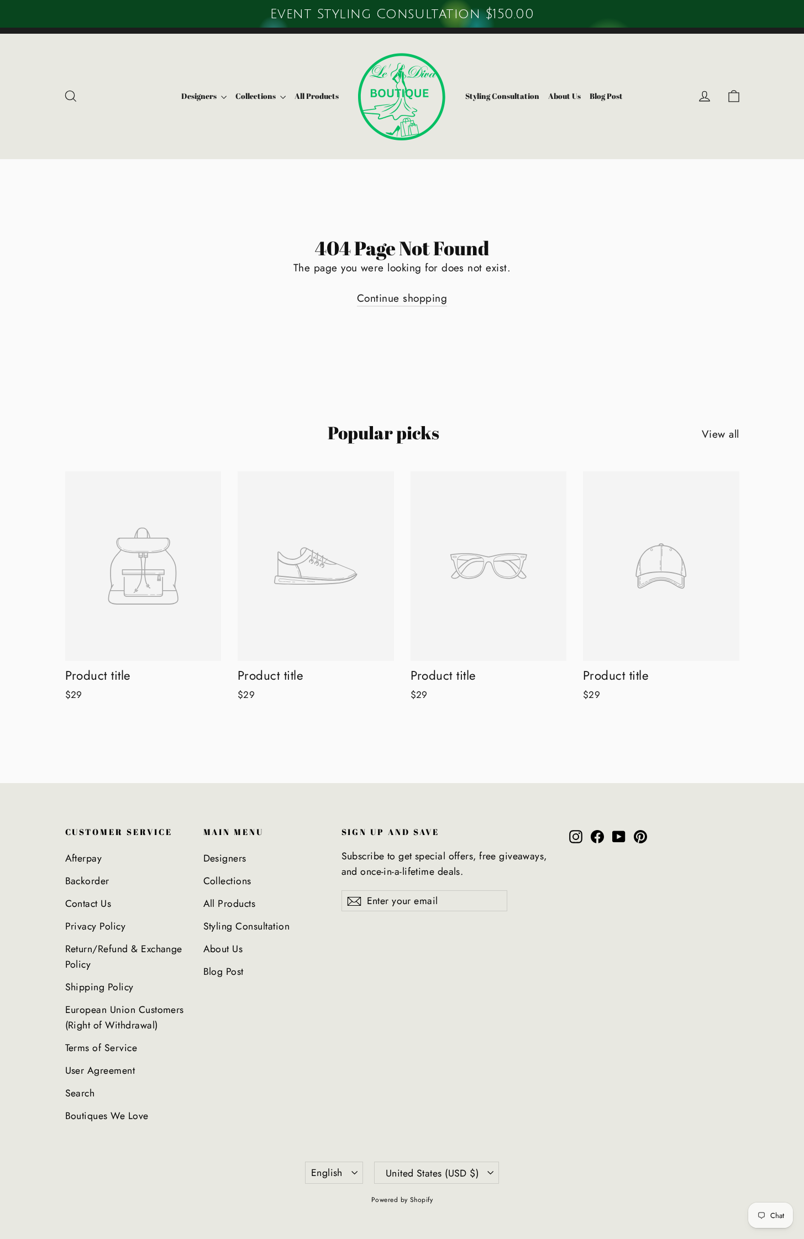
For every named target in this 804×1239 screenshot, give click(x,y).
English (327, 1173)
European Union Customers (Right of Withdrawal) (124, 1017)
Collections (256, 96)
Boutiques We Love (107, 1116)
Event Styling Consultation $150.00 (402, 14)
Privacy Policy (95, 926)
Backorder (87, 881)
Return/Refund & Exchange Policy (123, 957)
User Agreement (100, 1070)
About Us (564, 96)
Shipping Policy (99, 987)
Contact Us (88, 903)
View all (720, 434)
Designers (199, 96)
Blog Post (606, 96)
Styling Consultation (502, 96)
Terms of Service (101, 1048)
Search (80, 1093)
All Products (317, 96)
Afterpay (83, 858)
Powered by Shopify (402, 1200)
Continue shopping (402, 298)
